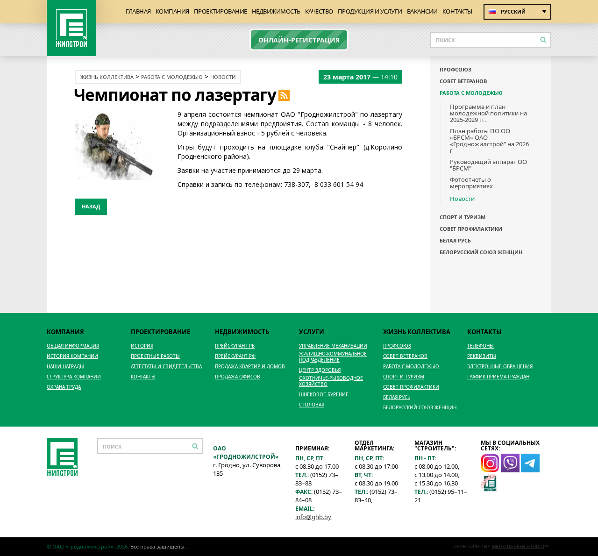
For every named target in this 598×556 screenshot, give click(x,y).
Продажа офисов (237, 377)
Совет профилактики (471, 229)
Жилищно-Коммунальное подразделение (333, 357)
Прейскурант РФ (235, 356)
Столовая (311, 405)
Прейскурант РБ (235, 346)
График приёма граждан (498, 377)
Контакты (457, 11)
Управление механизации (333, 346)
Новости (222, 76)
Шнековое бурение (324, 395)
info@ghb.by (313, 517)
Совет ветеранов (463, 81)
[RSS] (284, 95)
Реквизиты (481, 356)
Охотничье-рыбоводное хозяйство (331, 381)
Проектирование (220, 11)
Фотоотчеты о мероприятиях (471, 182)
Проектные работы (155, 356)
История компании (72, 356)
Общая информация (73, 346)
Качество (319, 11)
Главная (138, 11)
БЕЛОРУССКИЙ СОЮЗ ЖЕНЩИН (481, 252)
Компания (172, 11)
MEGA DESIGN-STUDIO (518, 546)
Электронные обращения (500, 367)
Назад (91, 206)
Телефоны (480, 346)
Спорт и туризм (462, 217)
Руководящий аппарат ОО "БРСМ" (488, 164)
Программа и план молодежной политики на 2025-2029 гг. (488, 113)
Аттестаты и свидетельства (166, 367)
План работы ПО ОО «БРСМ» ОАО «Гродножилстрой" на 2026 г (489, 141)
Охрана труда (64, 387)
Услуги (311, 332)
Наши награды (65, 367)
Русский (513, 11)
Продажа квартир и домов (250, 367)
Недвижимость (276, 11)
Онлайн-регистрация (299, 40)
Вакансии (422, 11)
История (142, 346)
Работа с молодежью (172, 76)
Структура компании (74, 377)
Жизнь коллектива (107, 76)
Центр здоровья (320, 370)
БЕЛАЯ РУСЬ (455, 240)
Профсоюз (455, 69)
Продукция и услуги (370, 11)
